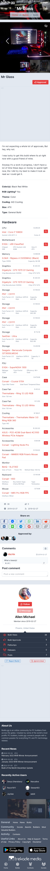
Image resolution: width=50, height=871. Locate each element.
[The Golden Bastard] (17, 808)
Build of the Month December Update (17, 768)
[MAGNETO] (36, 808)
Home (15, 15)
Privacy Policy (14, 842)
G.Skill (5, 258)
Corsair (5, 381)
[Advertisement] (25, 692)
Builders (36, 827)
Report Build (14, 661)
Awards (28, 827)
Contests (16, 834)
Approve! (41, 82)
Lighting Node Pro (20, 445)
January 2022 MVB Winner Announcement (19, 762)
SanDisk (6, 336)
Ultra (14, 336)
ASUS (5, 432)
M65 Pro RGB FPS (20, 493)
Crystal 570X (17, 381)
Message (26, 610)
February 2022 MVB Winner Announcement (19, 755)
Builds (25, 15)
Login (45, 2)
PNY (4, 294)
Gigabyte (6, 270)
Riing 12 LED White (25, 405)
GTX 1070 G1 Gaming (23, 270)
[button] (42, 41)
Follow (26, 604)
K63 (13, 479)
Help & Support (34, 839)
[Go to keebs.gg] (29, 2)
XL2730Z (13, 467)
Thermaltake (8, 393)
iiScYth (11, 554)
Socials (20, 827)
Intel (4, 232)
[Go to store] (46, 231)
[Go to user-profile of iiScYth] (5, 554)
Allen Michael (25, 617)
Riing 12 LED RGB (24, 393)
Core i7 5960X (15, 232)
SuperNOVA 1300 (18, 367)
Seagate (6, 350)
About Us (22, 839)
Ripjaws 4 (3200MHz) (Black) (24, 258)
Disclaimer (37, 842)
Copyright (26, 842)
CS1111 (11, 294)
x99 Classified (17, 244)
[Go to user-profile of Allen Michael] (25, 594)
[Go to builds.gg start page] (8, 2)
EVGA (5, 244)
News (22, 822)
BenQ (4, 467)
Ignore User (38, 661)
